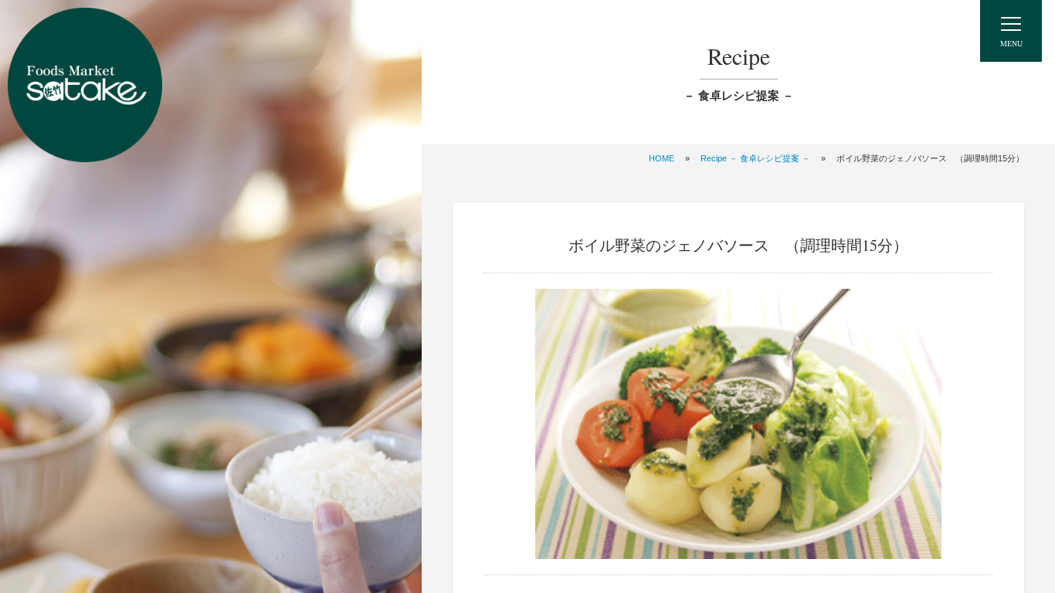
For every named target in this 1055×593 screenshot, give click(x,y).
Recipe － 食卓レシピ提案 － (755, 158)
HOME (661, 158)
